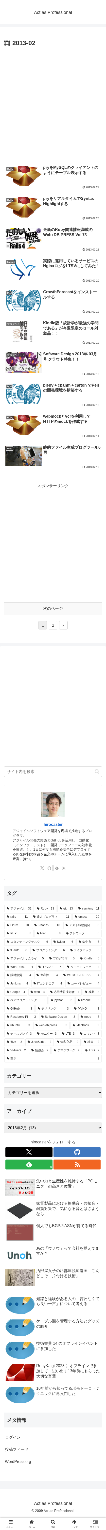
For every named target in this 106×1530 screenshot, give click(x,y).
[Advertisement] (53, 104)
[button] (97, 771)
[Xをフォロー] (42, 868)
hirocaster (53, 824)
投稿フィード (17, 1449)
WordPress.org (18, 1461)
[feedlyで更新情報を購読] (56, 868)
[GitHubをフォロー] (49, 868)
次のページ (53, 608)
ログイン (13, 1437)
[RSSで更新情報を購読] (64, 868)
